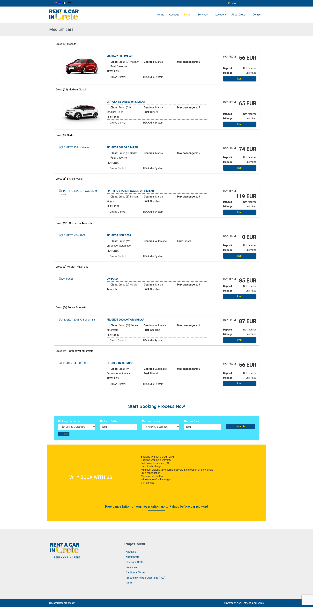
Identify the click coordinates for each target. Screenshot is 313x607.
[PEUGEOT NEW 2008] (81, 235)
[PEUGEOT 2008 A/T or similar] (81, 319)
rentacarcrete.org (58, 603)
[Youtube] (261, 3)
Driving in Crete (134, 562)
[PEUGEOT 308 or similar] (81, 147)
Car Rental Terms (135, 572)
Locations (221, 14)
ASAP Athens (244, 603)
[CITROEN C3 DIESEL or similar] (81, 112)
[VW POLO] (81, 279)
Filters (65, 434)
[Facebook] (246, 3)
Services (203, 14)
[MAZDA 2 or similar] (81, 67)
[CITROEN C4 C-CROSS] (81, 363)
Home (160, 14)
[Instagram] (253, 3)
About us (174, 14)
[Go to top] (307, 602)
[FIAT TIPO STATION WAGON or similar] (81, 192)
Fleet (187, 14)
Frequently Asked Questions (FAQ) (145, 577)
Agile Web (258, 603)
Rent (239, 78)
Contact (233, 3)
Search (240, 426)
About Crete (238, 14)
